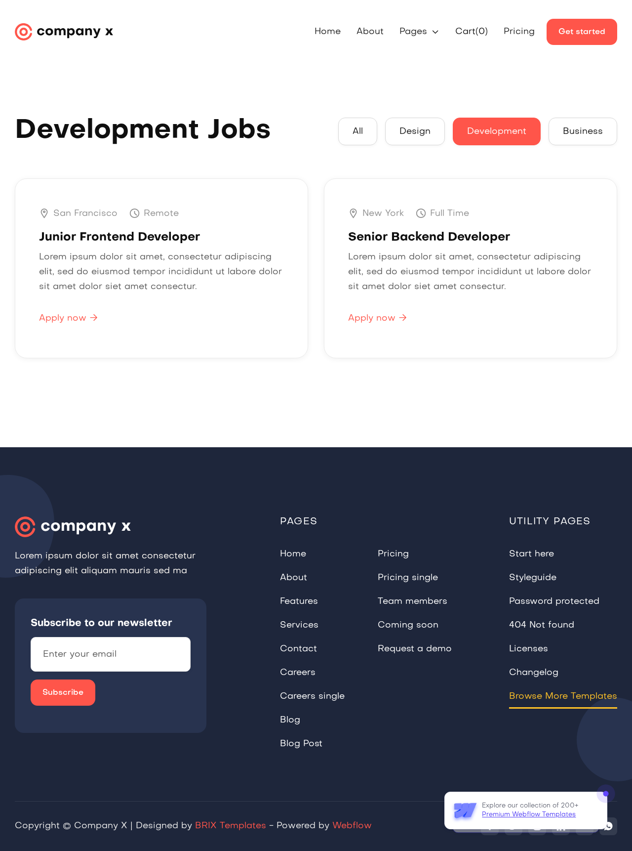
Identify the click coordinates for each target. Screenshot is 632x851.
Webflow (352, 826)
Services (299, 625)
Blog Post (301, 744)
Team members (412, 601)
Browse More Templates (563, 696)
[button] (419, 32)
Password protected (554, 601)
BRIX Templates (230, 826)
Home (328, 32)
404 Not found (541, 625)
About (370, 32)
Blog (290, 720)
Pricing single (408, 578)
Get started (581, 32)
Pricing (519, 32)
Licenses (528, 649)
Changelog (533, 673)
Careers (298, 673)
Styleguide (532, 578)
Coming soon (408, 625)
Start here (531, 554)
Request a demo (415, 649)
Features (299, 601)
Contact (298, 649)
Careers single (312, 696)
